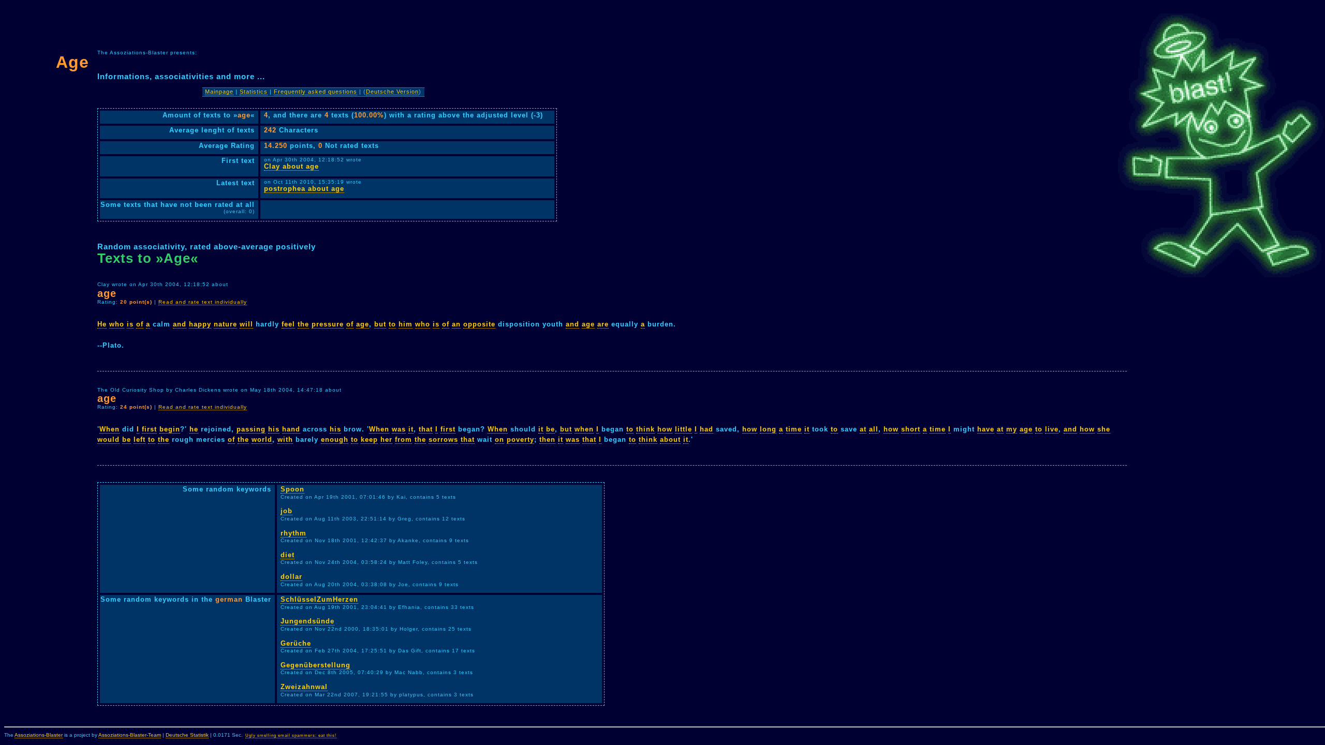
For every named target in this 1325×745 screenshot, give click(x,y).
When (109, 429)
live (1051, 429)
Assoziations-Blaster (38, 735)
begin (169, 429)
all (873, 429)
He (102, 324)
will (246, 324)
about (670, 439)
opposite (479, 324)
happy (200, 324)
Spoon (292, 489)
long (768, 429)
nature (225, 324)
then (547, 439)
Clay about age (291, 166)
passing (251, 429)
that (426, 429)
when (584, 429)
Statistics (254, 91)
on (499, 439)
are (603, 324)
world (262, 439)
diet (288, 555)
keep (369, 439)
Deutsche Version (392, 91)
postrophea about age (304, 188)
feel (288, 324)
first (149, 429)
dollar (291, 576)
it (411, 429)
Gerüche (296, 643)
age (362, 324)
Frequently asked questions (315, 91)
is (130, 324)
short (910, 429)
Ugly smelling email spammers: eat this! (290, 735)
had (706, 429)
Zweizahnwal (304, 687)
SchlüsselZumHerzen (319, 599)
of (139, 324)
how (664, 429)
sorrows (443, 439)
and (179, 324)
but (380, 324)
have (985, 429)
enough (334, 439)
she (1103, 429)
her (386, 439)
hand (291, 429)
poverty (520, 439)
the (303, 324)
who (116, 324)
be (550, 429)
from (403, 439)
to (392, 324)
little (683, 429)
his (273, 429)
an (456, 324)
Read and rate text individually (202, 302)
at (863, 429)
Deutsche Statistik (187, 735)
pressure (328, 324)
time (794, 429)
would (108, 439)
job (286, 511)
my (1011, 429)
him (406, 324)
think (645, 429)
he (193, 429)
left (139, 439)
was (399, 429)
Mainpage (219, 91)
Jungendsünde (307, 621)
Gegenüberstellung (315, 665)
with (285, 439)
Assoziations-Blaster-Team (129, 735)
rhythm (293, 533)
